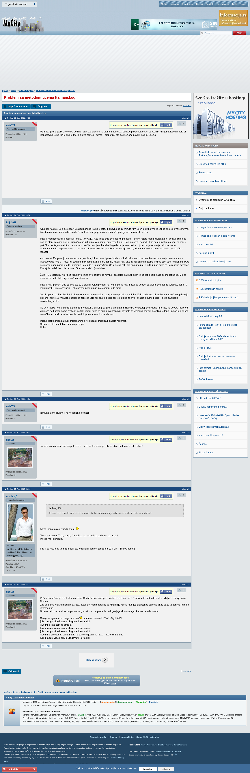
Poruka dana (205, 172)
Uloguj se (175, 4)
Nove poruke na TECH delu (210, 310)
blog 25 (9, 439)
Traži (234, 4)
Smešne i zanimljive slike (212, 164)
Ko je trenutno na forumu (21, 697)
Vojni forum (152, 745)
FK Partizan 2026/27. (210, 398)
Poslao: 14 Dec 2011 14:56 (18, 215)
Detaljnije (153, 702)
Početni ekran (206, 379)
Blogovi (199, 4)
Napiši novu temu (18, 106)
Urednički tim (127, 737)
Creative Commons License (168, 751)
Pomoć (243, 4)
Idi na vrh (187, 671)
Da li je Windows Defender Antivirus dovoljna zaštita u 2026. (217, 338)
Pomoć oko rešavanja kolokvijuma (217, 235)
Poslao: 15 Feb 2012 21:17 (19, 584)
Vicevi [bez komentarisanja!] (214, 426)
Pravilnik (209, 4)
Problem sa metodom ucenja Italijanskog (55, 90)
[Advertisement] (125, 64)
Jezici (13, 90)
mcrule (9, 496)
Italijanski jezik (26, 90)
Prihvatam (148, 769)
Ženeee (203, 444)
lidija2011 (10, 222)
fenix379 (10, 125)
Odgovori (43, 106)
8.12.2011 (187, 105)
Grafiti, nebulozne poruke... (213, 406)
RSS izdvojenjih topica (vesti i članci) (218, 297)
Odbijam (166, 769)
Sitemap (113, 737)
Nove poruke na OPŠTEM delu (211, 391)
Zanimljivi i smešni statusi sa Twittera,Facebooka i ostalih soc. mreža (220, 154)
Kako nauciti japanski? (211, 435)
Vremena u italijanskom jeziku (215, 261)
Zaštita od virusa (165, 745)
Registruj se (187, 4)
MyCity (164, 4)
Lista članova (223, 4)
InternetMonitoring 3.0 (210, 316)
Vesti (143, 745)
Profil (48, 201)
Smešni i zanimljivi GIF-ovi (213, 181)
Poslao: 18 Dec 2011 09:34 (18, 399)
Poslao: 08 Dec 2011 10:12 (18, 118)
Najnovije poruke (98, 737)
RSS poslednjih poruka (211, 289)
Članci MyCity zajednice (147, 737)
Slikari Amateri (206, 452)
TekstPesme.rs (180, 745)
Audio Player (205, 347)
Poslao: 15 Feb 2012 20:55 (19, 432)
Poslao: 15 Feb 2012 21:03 (19, 489)
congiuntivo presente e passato (215, 227)
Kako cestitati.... (207, 244)
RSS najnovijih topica (210, 280)
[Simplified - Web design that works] (176, 754)
